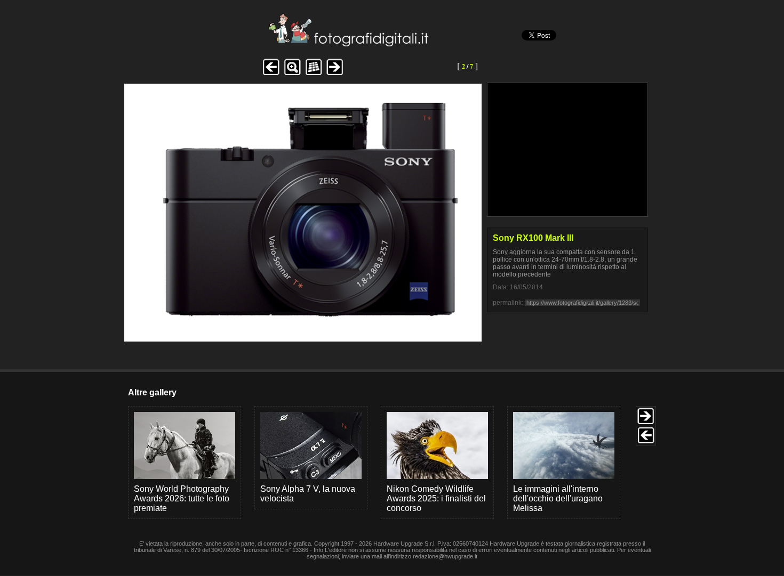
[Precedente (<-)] (271, 73)
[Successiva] (303, 333)
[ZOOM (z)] (292, 73)
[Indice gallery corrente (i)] (313, 73)
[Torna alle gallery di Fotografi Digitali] (276, 43)
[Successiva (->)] (335, 73)
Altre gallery (152, 392)
